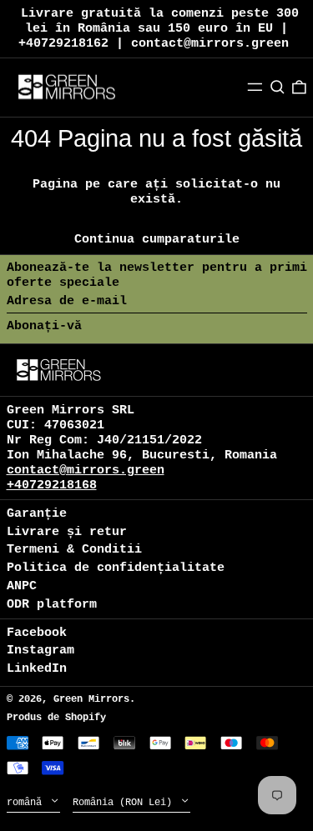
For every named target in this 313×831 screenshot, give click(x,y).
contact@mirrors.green (85, 470)
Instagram (40, 650)
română (27, 802)
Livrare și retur (67, 532)
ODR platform (52, 605)
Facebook (37, 633)
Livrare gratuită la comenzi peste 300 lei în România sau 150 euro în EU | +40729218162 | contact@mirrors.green (158, 29)
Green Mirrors (91, 699)
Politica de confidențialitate (116, 568)
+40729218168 (52, 485)
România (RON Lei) (125, 802)
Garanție (37, 514)
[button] (277, 87)
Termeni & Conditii (74, 550)
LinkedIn (37, 669)
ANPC (22, 586)
